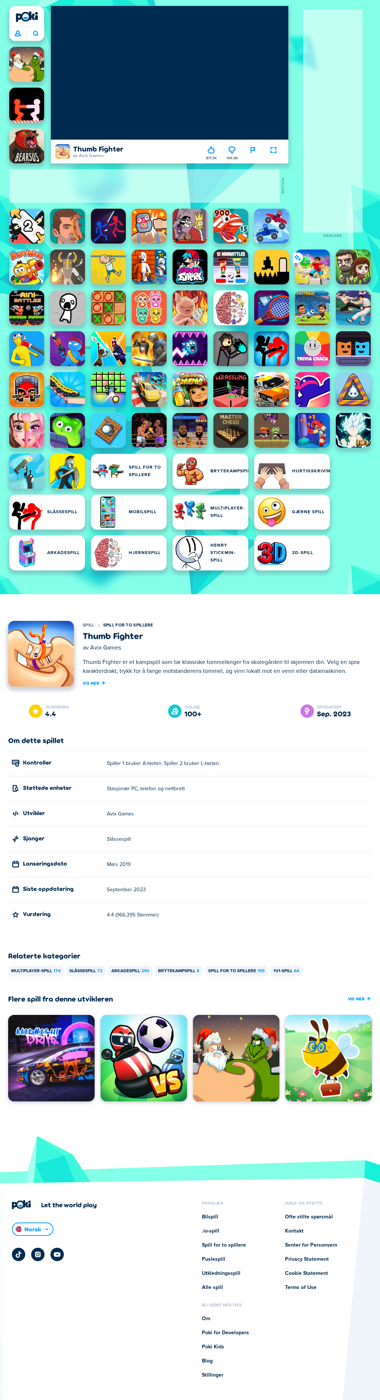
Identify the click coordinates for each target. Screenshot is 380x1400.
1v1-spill (286, 971)
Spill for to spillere (128, 625)
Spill (88, 625)
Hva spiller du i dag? (35, 34)
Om (206, 1318)
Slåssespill (85, 971)
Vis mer (91, 683)
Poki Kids (213, 1346)
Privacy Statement (307, 1259)
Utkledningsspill (221, 1273)
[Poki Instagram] (38, 1254)
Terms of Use (301, 1287)
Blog (207, 1361)
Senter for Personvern (311, 1245)
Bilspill (210, 1217)
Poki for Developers (225, 1332)
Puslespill (213, 1259)
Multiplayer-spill (35, 971)
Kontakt (294, 1231)
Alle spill (212, 1287)
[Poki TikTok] (18, 1254)
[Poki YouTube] (57, 1254)
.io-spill (210, 1231)
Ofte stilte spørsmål (309, 1217)
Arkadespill (130, 971)
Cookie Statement (306, 1273)
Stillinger (212, 1375)
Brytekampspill (178, 971)
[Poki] (27, 17)
